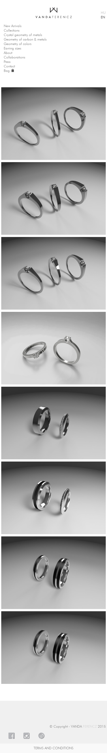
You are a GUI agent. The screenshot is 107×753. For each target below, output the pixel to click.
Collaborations (14, 57)
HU (103, 13)
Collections (11, 30)
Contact (9, 66)
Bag (7, 71)
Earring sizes (12, 48)
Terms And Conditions (53, 748)
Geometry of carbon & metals (25, 39)
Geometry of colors (17, 44)
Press (7, 62)
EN (103, 17)
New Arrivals (12, 26)
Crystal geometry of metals (23, 35)
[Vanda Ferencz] (54, 11)
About (8, 53)
